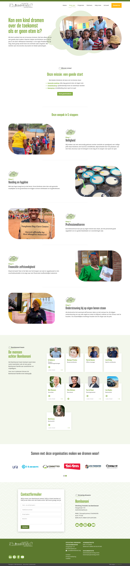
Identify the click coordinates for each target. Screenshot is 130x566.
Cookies (68, 558)
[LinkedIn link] (49, 367)
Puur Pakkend (118, 564)
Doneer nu (116, 5)
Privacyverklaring (71, 556)
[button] (64, 476)
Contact (68, 554)
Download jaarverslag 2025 (91, 554)
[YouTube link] (93, 525)
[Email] (77, 525)
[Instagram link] (85, 525)
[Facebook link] (89, 525)
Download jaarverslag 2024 (91, 553)
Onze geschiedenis (65, 94)
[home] (20, 5)
